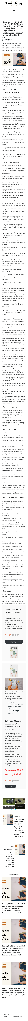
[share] (13, 799)
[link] (5, 800)
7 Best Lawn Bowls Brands (8, 800)
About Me (6, 1014)
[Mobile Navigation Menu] (14, 10)
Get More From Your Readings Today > (14, 642)
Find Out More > (10, 786)
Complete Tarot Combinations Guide (13, 1016)
